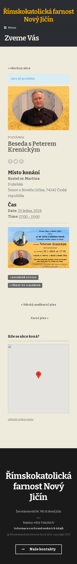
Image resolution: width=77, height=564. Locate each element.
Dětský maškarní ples (38, 304)
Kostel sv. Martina (24, 178)
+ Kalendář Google (23, 277)
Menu (12, 27)
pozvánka (16, 137)
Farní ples (39, 318)
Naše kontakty (42, 549)
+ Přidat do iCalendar (25, 285)
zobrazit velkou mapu (21, 419)
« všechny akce (19, 68)
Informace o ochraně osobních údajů (38, 528)
